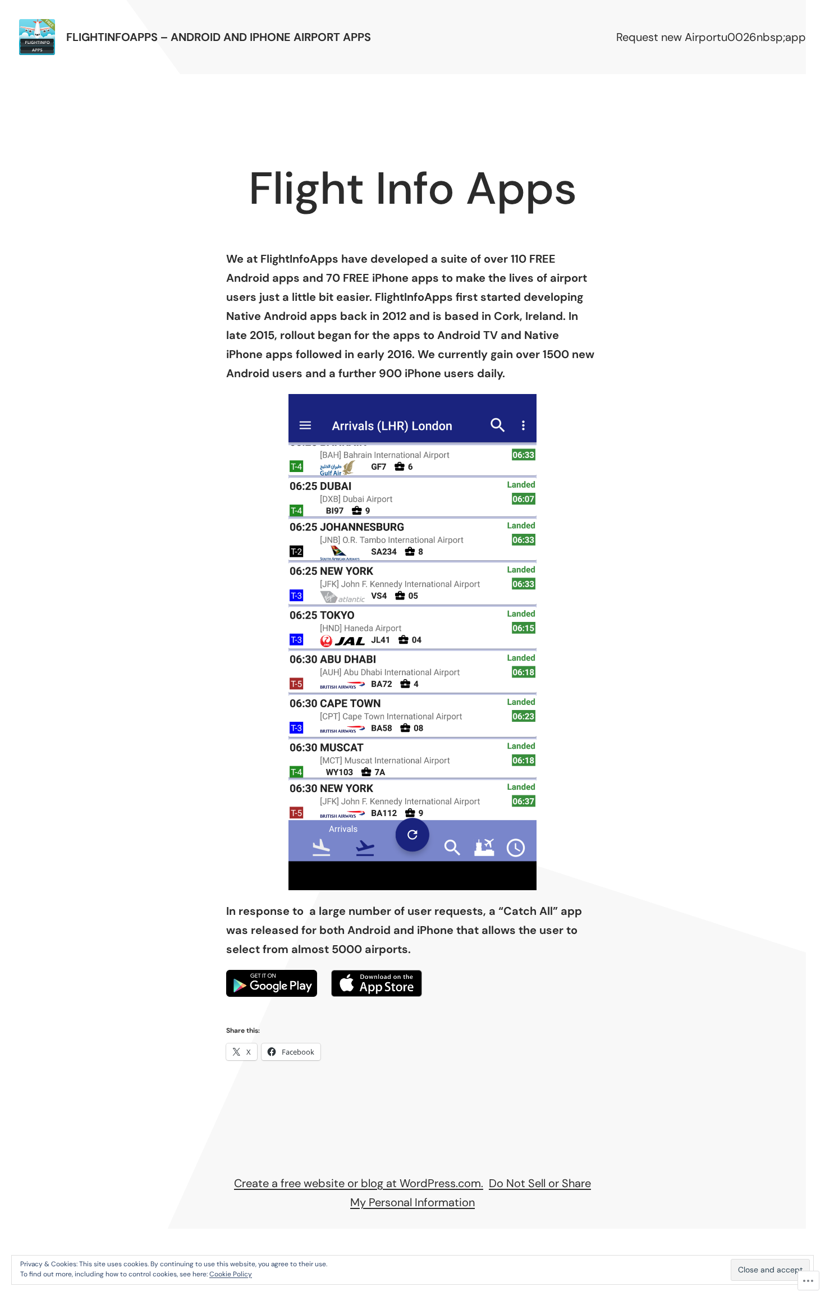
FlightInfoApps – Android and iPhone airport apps (218, 37)
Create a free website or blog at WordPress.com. (358, 1183)
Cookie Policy (230, 1274)
